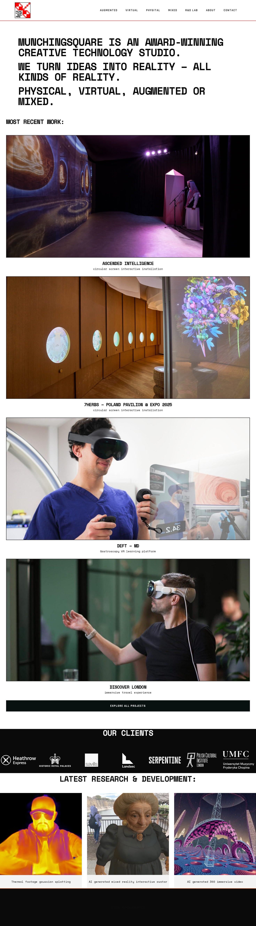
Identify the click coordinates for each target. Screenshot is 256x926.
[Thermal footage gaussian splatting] (41, 834)
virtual (100, 90)
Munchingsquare (60, 42)
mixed (33, 101)
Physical (42, 90)
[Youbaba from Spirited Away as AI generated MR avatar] (128, 834)
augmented (160, 90)
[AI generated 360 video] (215, 834)
